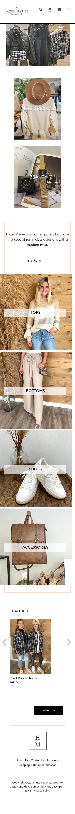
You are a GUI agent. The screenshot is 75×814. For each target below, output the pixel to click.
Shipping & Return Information (37, 765)
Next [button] (67, 643)
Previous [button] (7, 643)
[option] (36, 651)
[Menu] (68, 9)
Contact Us (37, 760)
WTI (47, 786)
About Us (22, 760)
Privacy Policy (42, 790)
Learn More (37, 261)
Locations (52, 760)
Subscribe (48, 710)
